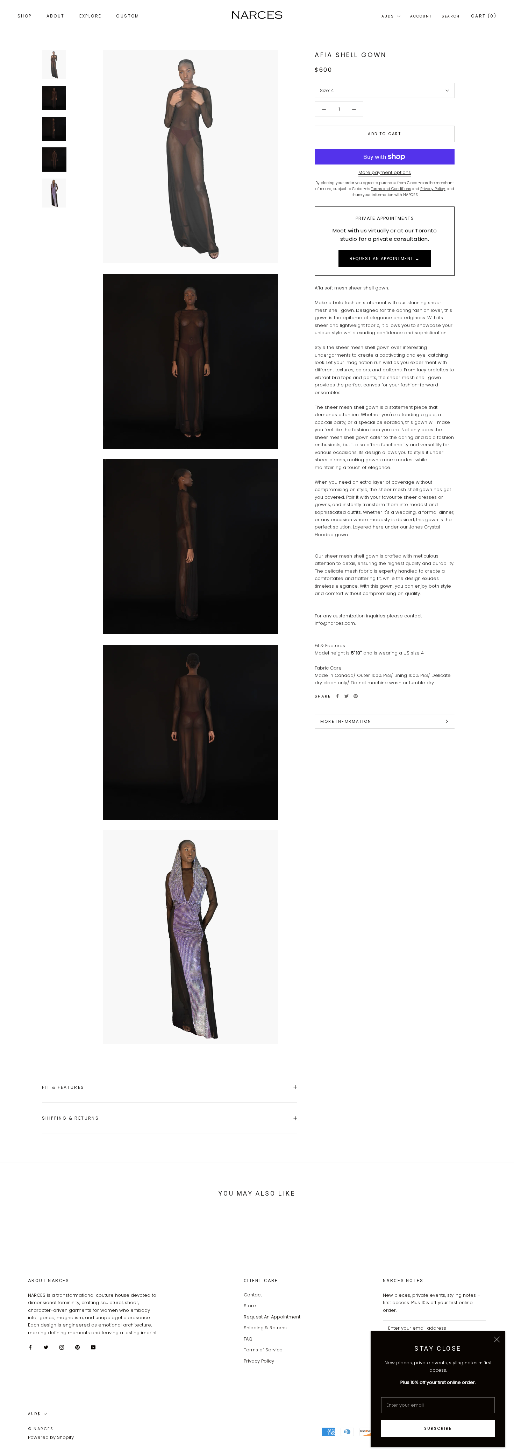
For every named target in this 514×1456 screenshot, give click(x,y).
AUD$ (387, 16)
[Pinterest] (356, 696)
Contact (253, 1295)
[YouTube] (93, 1347)
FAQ (248, 1339)
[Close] (497, 1339)
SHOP (24, 16)
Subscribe (438, 1428)
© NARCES (41, 1429)
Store (250, 1305)
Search (451, 16)
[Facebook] (337, 696)
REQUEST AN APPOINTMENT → (385, 258)
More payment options (384, 172)
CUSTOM (127, 16)
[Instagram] (61, 1347)
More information (345, 721)
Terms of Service (263, 1349)
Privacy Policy (259, 1361)
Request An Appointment (272, 1317)
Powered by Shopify (51, 1437)
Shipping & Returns (70, 1118)
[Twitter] (346, 696)
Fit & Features (63, 1087)
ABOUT (56, 16)
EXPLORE (90, 16)
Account (421, 16)
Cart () (484, 16)
